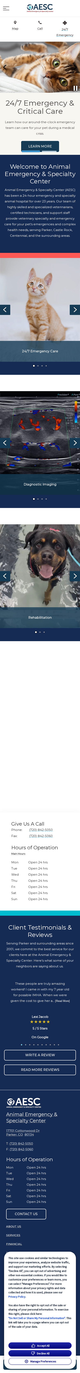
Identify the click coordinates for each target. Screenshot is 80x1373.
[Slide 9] (54, 1045)
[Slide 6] (42, 1045)
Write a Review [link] (40, 1055)
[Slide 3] (42, 366)
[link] (40, 8)
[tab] (19, 854)
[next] (75, 67)
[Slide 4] (46, 366)
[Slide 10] (58, 1045)
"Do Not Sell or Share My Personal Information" (36, 1318)
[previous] (5, 67)
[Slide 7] (46, 1045)
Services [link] (51, 132)
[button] (6, 8)
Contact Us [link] (26, 1214)
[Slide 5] (38, 1045)
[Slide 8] (50, 1045)
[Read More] (62, 1000)
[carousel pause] (75, 88)
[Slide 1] (30, 151)
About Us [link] (13, 1226)
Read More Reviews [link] (40, 1070)
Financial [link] (14, 1244)
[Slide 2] (49, 151)
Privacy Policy (16, 1296)
